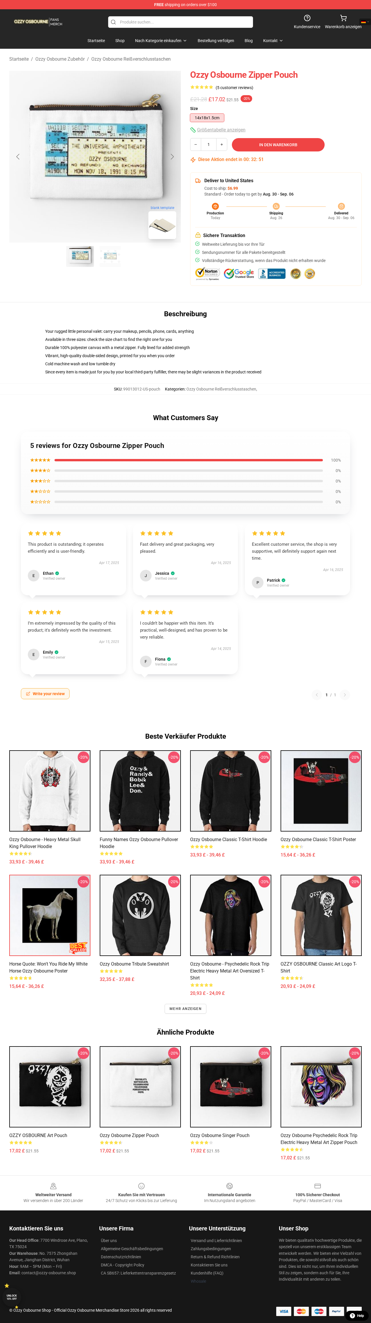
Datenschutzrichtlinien (121, 1257)
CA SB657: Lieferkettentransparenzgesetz (138, 1273)
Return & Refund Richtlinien (215, 1257)
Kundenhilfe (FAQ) (207, 1273)
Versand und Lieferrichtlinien (216, 1240)
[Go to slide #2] (110, 256)
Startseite (19, 59)
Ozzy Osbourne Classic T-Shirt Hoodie (228, 839)
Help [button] (360, 1316)
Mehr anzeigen (185, 1009)
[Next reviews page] (345, 695)
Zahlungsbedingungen (211, 1248)
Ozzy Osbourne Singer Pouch (220, 1135)
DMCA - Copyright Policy (122, 1265)
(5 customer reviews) (234, 87)
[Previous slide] (18, 157)
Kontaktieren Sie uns (209, 1265)
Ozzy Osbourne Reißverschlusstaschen (131, 59)
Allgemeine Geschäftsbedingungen (132, 1248)
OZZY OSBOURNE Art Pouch (38, 1135)
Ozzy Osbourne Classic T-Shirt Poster (318, 839)
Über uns (109, 1240)
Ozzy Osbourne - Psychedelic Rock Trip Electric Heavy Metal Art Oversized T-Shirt (229, 971)
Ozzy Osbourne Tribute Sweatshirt (134, 964)
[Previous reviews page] (317, 695)
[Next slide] (172, 157)
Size (194, 108)
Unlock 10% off (12, 1297)
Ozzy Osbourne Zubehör (60, 59)
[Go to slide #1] (80, 256)
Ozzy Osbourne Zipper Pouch (129, 1135)
